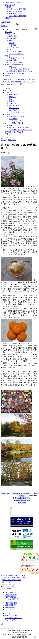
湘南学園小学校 (11, 605)
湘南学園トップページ (13, 3)
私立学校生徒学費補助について (20, 71)
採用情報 (8, 7)
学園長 (7, 56)
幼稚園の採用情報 (15, 14)
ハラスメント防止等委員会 (19, 69)
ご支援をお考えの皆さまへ (15, 73)
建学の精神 (13, 36)
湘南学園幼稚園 (11, 603)
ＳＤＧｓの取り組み (16, 54)
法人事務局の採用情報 (17, 16)
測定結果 (8, 18)
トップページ (30, 82)
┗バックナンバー (15, 62)
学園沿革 (12, 38)
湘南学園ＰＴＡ (11, 592)
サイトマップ (10, 620)
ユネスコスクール (15, 51)
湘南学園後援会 (11, 597)
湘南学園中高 (10, 607)
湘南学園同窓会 (11, 595)
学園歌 (11, 43)
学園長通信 (13, 60)
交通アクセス (10, 5)
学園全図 (12, 45)
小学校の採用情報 (15, 11)
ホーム (7, 29)
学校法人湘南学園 (11, 599)
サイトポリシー (11, 615)
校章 (10, 40)
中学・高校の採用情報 (17, 9)
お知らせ (4, 26)
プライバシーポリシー (13, 618)
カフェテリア (14, 49)
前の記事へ (6, 493)
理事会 (7, 76)
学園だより (13, 67)
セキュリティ (14, 47)
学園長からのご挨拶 (16, 58)
